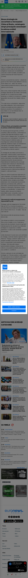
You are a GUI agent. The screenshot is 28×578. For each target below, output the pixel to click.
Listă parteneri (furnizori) (8, 302)
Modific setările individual (14, 306)
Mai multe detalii (10, 282)
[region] (14, 289)
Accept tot (14, 310)
